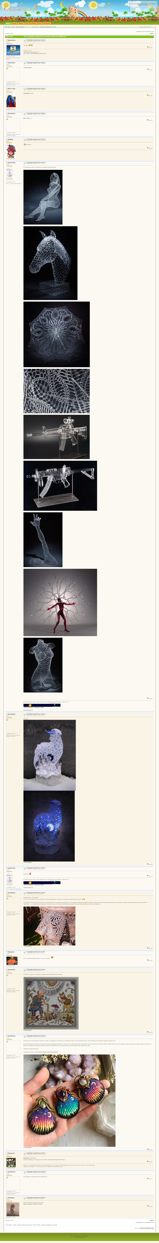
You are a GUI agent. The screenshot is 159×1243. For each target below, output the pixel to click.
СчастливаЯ (7, 26)
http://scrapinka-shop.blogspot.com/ (38, 53)
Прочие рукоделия (20, 26)
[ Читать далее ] (28, 67)
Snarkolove (11, 62)
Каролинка (11, 162)
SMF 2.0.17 (73, 1236)
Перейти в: (136, 1228)
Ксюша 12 (11, 1153)
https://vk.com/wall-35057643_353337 (33, 1204)
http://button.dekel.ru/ (28, 710)
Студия (13, 26)
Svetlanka (11, 1198)
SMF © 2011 (78, 1236)
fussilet (83, 1237)
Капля (33, 26)
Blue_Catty (11, 88)
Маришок (11, 952)
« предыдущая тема (140, 31)
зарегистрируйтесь (144, 5)
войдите (153, 3)
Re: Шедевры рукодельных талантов (35, 40)
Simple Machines (85, 1236)
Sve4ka (37, 26)
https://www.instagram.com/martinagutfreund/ (47, 1052)
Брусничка (11, 40)
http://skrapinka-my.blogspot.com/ (31, 52)
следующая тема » (149, 31)
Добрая (10, 139)
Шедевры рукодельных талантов (48, 26)
